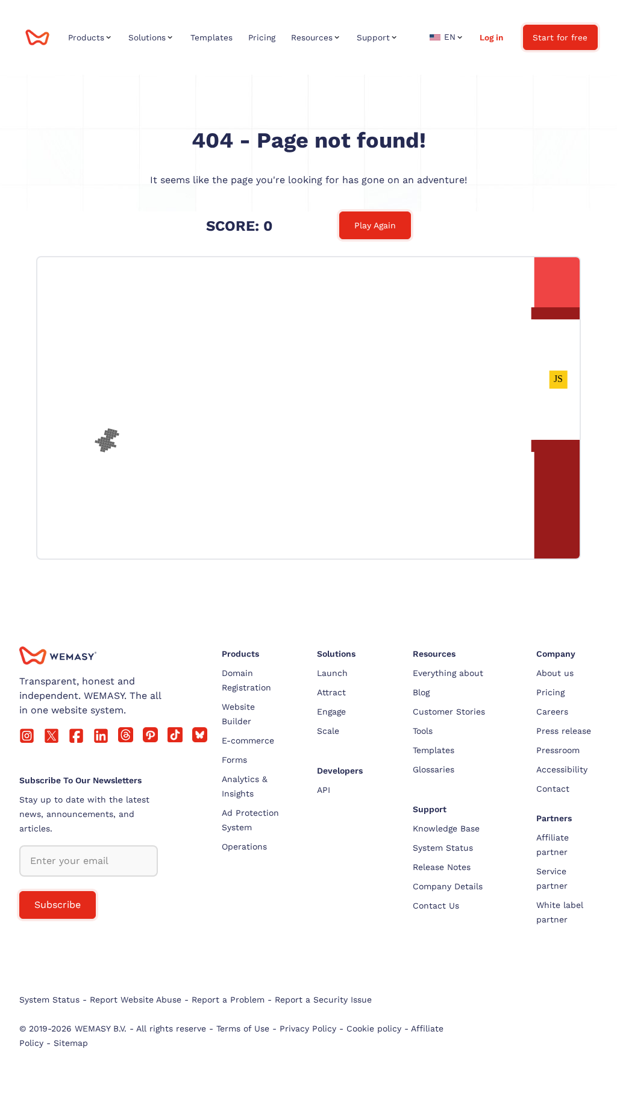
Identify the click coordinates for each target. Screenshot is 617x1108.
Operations (244, 846)
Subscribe (57, 904)
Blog (421, 692)
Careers (552, 711)
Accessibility (561, 769)
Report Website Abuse (135, 999)
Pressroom (558, 750)
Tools (423, 731)
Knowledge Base (446, 828)
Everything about (448, 673)
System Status (443, 848)
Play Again (375, 225)
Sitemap (71, 1043)
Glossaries (433, 769)
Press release (563, 731)
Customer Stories (449, 711)
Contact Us (436, 905)
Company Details (448, 886)
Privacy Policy (308, 1028)
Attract (331, 692)
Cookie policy (373, 1028)
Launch (332, 673)
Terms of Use (242, 1028)
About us (555, 673)
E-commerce (248, 740)
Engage (331, 711)
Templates (433, 750)
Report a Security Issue (323, 999)
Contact (552, 788)
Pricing (550, 692)
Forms (234, 760)
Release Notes (442, 867)
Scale (328, 731)
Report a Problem (228, 999)
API (323, 790)
